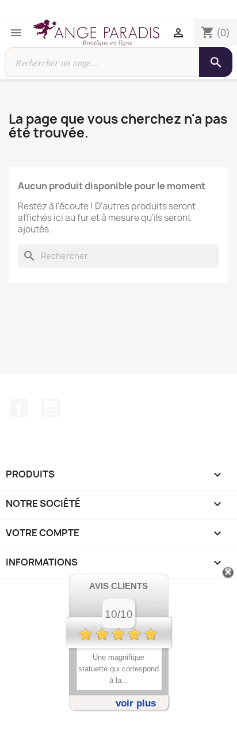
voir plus (136, 703)
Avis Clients (118, 586)
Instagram (50, 408)
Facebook (19, 408)
